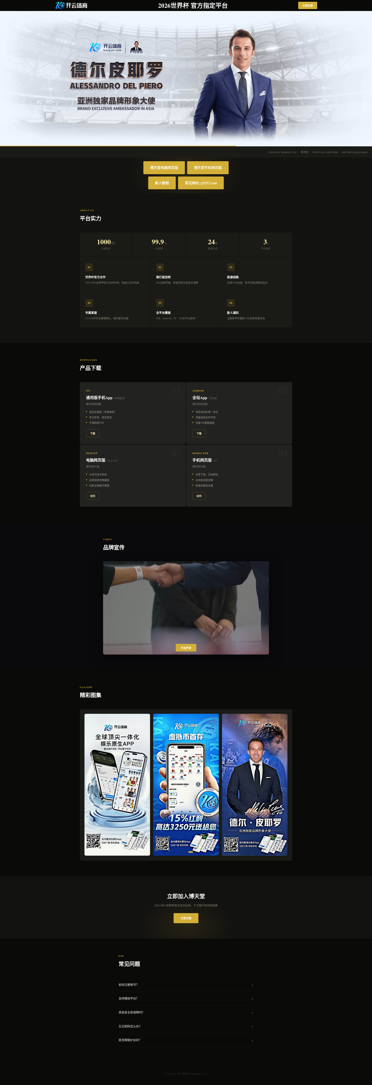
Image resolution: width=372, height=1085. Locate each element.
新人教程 (162, 182)
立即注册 (307, 5)
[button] (164, 852)
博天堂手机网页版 (208, 167)
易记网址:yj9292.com (201, 182)
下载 (92, 433)
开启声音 (186, 647)
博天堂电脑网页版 (164, 167)
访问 (92, 496)
